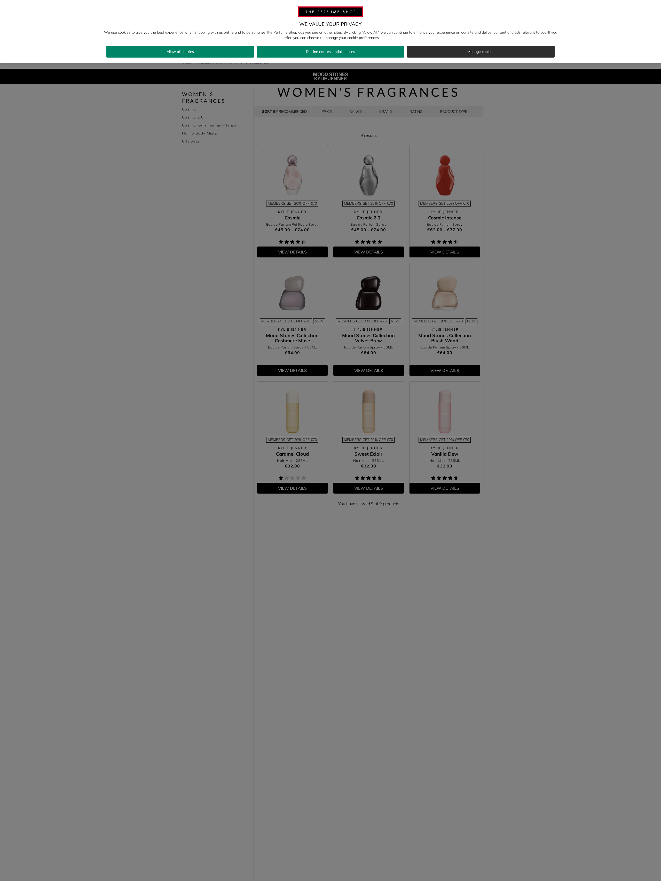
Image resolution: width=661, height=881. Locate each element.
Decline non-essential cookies (330, 51)
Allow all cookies (180, 51)
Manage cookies (480, 51)
